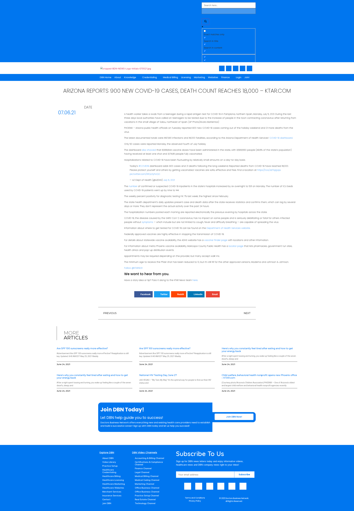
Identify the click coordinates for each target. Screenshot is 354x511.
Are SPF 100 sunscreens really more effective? (82, 348)
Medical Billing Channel (146, 476)
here (195, 280)
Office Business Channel (147, 487)
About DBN (108, 458)
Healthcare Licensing (113, 480)
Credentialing (149, 77)
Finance (225, 77)
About (117, 77)
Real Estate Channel (145, 499)
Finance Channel (143, 468)
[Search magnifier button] (205, 22)
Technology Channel (145, 503)
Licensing (186, 77)
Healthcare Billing (111, 476)
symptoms (147, 222)
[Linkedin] (249, 68)
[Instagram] (235, 68)
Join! (246, 77)
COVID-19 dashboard (281, 137)
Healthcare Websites (113, 487)
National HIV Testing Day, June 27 (158, 375)
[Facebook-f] (222, 68)
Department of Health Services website (228, 228)
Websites (213, 77)
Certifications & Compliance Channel (149, 463)
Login (238, 77)
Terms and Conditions (195, 497)
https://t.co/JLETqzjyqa (269, 170)
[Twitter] (242, 68)
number (133, 186)
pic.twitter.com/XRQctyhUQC (145, 174)
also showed (149, 150)
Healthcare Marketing (113, 484)
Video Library (109, 462)
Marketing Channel (144, 484)
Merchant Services (111, 491)
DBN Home (105, 77)
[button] (143, 294)
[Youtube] (228, 68)
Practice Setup (110, 466)
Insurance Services (111, 495)
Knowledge (130, 77)
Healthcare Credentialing (109, 471)
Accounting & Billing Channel (149, 458)
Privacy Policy (195, 501)
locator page (236, 246)
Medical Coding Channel (147, 480)
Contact (106, 499)
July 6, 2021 (169, 180)
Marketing (199, 77)
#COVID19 (144, 166)
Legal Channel (142, 472)
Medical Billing (170, 77)
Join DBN (106, 503)
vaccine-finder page (215, 240)
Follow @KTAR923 (133, 268)
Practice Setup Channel (147, 495)
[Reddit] (243, 486)
